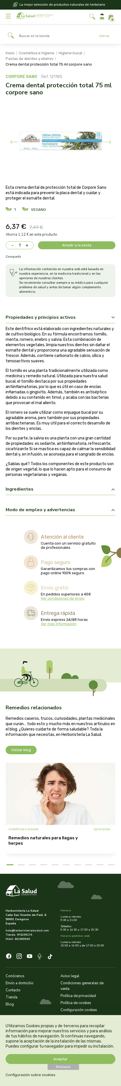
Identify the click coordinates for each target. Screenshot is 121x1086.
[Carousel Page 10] (111, 864)
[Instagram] (19, 957)
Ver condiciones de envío (62, 598)
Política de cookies (75, 1002)
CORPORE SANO (21, 76)
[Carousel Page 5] (55, 864)
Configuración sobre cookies (30, 1075)
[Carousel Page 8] (88, 864)
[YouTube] (29, 957)
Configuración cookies (78, 1010)
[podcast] (40, 957)
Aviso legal (69, 976)
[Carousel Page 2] (21, 864)
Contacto (13, 990)
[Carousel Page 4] (43, 864)
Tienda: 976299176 (19, 935)
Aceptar (60, 1059)
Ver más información (59, 624)
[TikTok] (51, 957)
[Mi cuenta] (102, 17)
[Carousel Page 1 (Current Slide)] (10, 864)
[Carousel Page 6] (66, 864)
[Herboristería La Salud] (34, 17)
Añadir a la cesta (76, 245)
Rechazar (63, 1067)
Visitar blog (21, 750)
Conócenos (15, 976)
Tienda (11, 997)
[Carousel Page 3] (32, 864)
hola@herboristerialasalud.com (27, 931)
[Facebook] (9, 957)
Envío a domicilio (19, 983)
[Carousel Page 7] (77, 864)
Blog (10, 1004)
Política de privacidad (78, 995)
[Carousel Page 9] (100, 864)
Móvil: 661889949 (18, 939)
